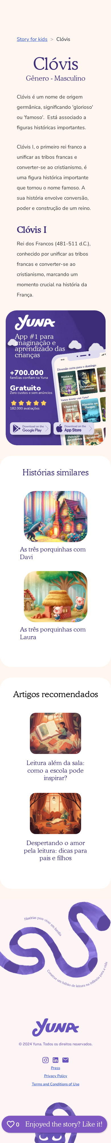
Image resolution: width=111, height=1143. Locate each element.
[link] (30, 428)
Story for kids (32, 39)
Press (55, 1068)
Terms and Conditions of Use (55, 1084)
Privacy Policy (55, 1076)
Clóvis (63, 39)
